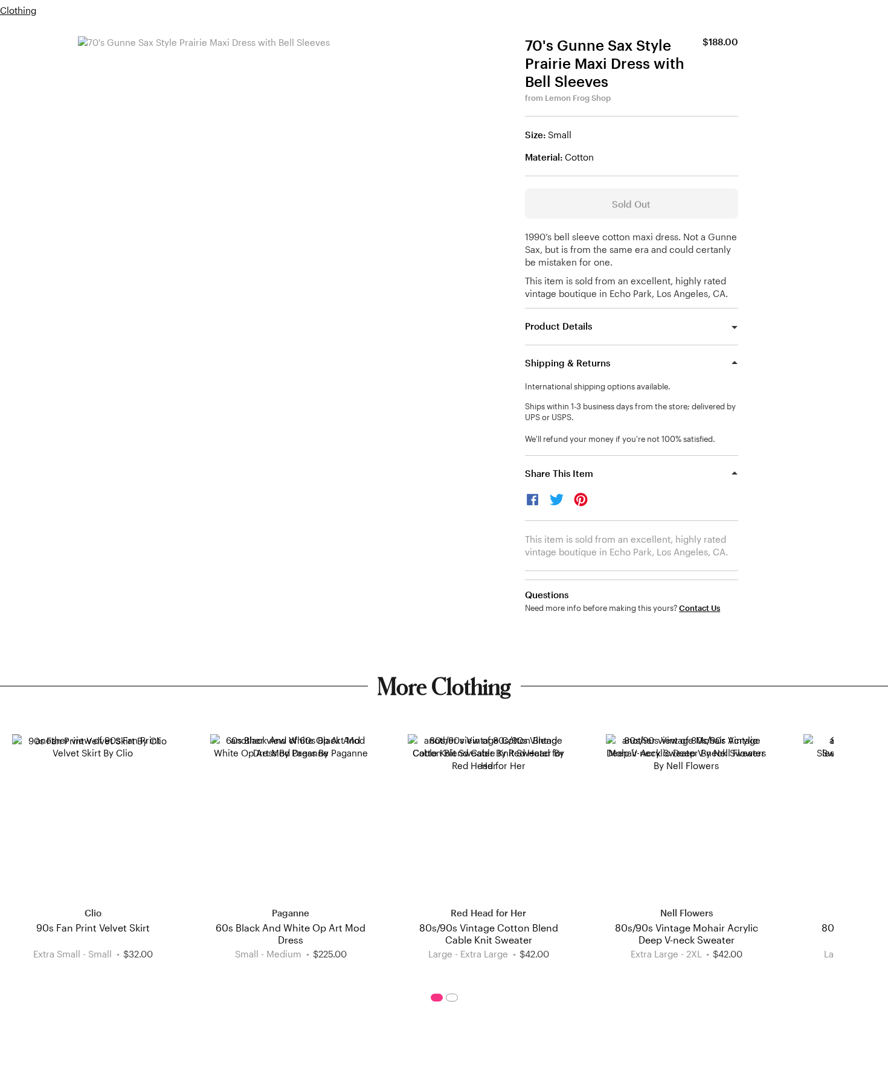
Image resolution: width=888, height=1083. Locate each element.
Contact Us (699, 608)
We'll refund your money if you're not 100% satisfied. (620, 439)
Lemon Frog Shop (578, 98)
